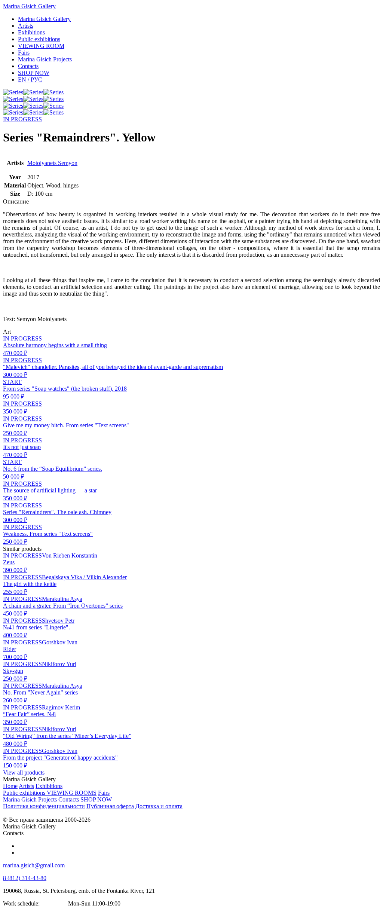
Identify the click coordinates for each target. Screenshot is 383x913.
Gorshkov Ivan (59, 642)
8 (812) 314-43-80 (24, 878)
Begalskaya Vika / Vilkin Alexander (84, 577)
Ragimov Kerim (61, 707)
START (12, 382)
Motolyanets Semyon (52, 163)
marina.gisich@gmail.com (34, 865)
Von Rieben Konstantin (69, 555)
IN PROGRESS (22, 119)
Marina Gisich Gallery (29, 6)
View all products (24, 772)
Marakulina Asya (62, 599)
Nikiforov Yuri (59, 664)
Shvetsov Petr (58, 620)
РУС (30, 79)
